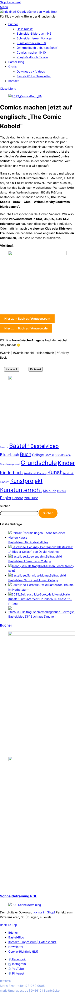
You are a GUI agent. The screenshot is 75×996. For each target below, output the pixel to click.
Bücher (13, 24)
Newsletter (15, 946)
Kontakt (13, 81)
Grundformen (63, 455)
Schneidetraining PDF (18, 896)
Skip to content (10, 2)
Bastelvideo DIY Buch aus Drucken (31, 616)
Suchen (5, 506)
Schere (17, 498)
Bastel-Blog (16, 62)
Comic (49, 455)
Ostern (61, 491)
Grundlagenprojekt (10, 464)
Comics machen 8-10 (31, 52)
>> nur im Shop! (44, 912)
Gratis (12, 66)
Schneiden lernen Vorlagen (35, 38)
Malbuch (49, 491)
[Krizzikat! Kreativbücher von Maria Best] (28, 11)
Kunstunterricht (21, 490)
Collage (38, 455)
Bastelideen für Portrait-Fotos (28, 542)
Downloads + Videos (31, 71)
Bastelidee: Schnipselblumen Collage (33, 580)
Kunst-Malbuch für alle (32, 57)
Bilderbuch (9, 454)
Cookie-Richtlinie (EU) (23, 951)
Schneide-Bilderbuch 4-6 (34, 33)
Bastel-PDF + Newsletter (34, 76)
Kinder (66, 463)
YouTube (31, 498)
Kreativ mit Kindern (35, 473)
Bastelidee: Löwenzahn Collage (29, 561)
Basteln (19, 445)
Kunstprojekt (26, 481)
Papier (5, 497)
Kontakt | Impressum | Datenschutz (32, 942)
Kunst (54, 472)
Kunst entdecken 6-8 (31, 43)
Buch (25, 454)
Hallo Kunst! (25, 29)
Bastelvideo (44, 446)
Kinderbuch (11, 472)
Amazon (4, 447)
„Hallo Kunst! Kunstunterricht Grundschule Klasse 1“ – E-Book (40, 599)
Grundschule (39, 462)
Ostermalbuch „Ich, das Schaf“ (37, 47)
